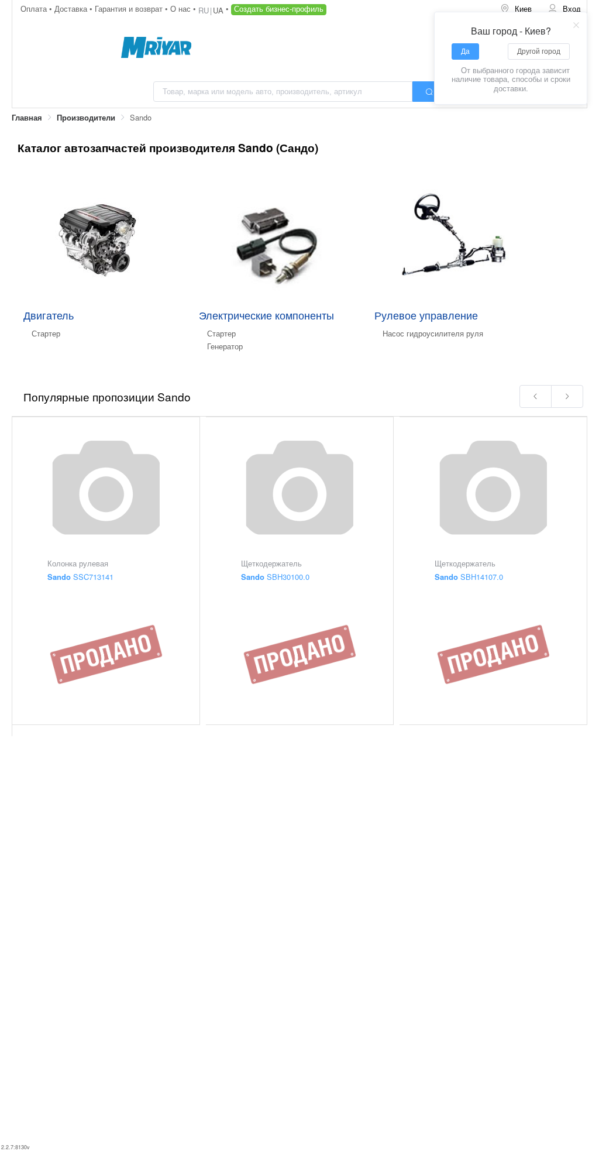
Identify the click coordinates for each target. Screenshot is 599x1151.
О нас (181, 8)
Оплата (34, 8)
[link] (27, 118)
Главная (27, 117)
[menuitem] (516, 9)
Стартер (46, 333)
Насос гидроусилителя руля (433, 333)
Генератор (225, 346)
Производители (86, 117)
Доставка (71, 8)
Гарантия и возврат (130, 8)
